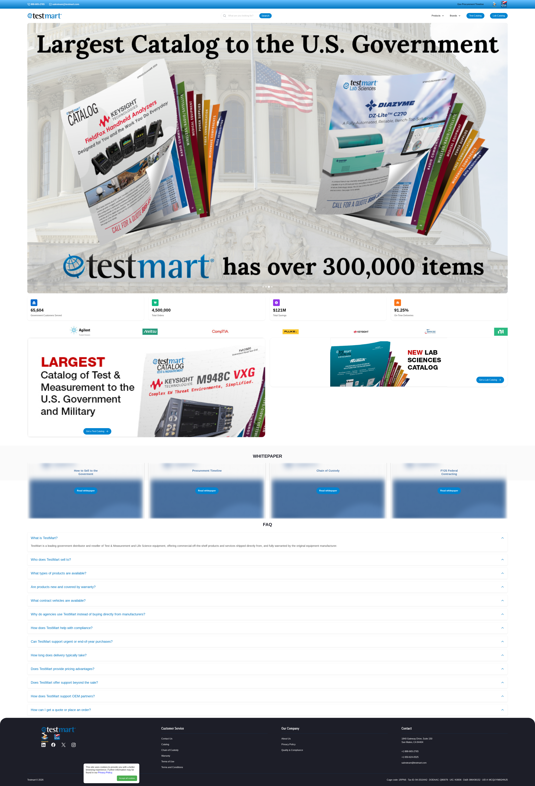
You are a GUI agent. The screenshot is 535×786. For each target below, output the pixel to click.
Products (436, 15)
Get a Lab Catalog (488, 380)
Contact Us (166, 738)
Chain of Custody (169, 750)
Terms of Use (167, 761)
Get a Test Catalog (95, 431)
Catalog (165, 744)
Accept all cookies (127, 778)
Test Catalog (475, 15)
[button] (263, 287)
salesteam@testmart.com (65, 4)
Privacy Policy (105, 772)
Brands (453, 15)
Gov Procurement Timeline (470, 4)
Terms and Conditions (172, 767)
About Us (286, 738)
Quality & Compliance (292, 750)
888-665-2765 (38, 4)
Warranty (165, 756)
